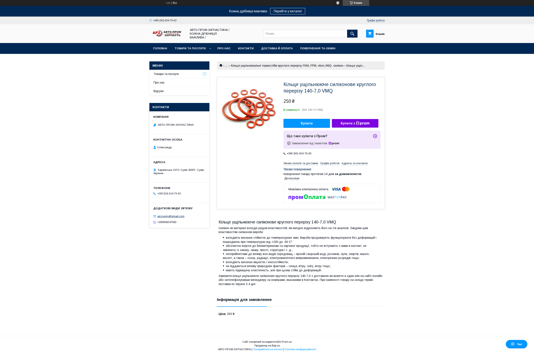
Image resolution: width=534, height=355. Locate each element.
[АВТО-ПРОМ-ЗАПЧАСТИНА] (167, 36)
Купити (307, 123)
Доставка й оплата (277, 48)
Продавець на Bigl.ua (267, 345)
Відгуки (159, 91)
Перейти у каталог (287, 11)
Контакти (246, 48)
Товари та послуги (190, 48)
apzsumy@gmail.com (170, 216)
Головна (160, 48)
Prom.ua (287, 341)
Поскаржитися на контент (268, 349)
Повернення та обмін (317, 48)
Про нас (223, 48)
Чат (519, 344)
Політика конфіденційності (300, 349)
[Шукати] (352, 34)
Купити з (348, 123)
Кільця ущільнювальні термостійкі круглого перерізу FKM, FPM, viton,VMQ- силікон (287, 65)
